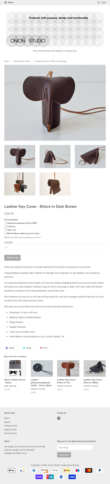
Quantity (8, 242)
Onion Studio (54, 465)
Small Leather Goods (22, 61)
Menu (11, 2)
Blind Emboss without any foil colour (23, 233)
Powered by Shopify (70, 465)
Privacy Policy (10, 433)
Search (7, 421)
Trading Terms (10, 425)
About (7, 418)
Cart (103, 2)
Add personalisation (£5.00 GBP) (22, 223)
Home (6, 61)
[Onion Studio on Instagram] (58, 418)
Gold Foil (11, 226)
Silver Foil (11, 230)
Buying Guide (10, 429)
